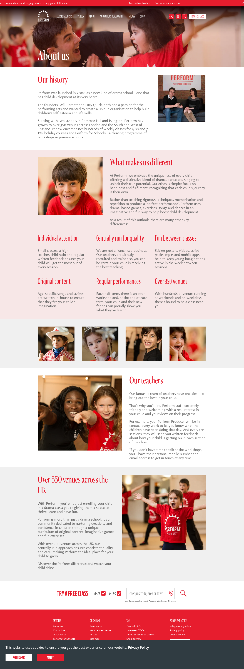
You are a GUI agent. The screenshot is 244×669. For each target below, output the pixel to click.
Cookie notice (177, 634)
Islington (172, 601)
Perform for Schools (64, 639)
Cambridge (133, 601)
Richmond (143, 601)
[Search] (184, 16)
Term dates (96, 626)
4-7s (97, 593)
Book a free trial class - (121, 3)
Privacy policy (177, 630)
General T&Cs (133, 626)
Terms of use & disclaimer (140, 634)
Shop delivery (133, 639)
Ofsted (93, 634)
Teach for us (59, 634)
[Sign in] (172, 16)
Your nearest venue (100, 630)
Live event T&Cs (135, 630)
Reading (152, 601)
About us (58, 626)
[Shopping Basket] (178, 16)
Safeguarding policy (180, 626)
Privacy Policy (138, 647)
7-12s (112, 593)
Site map (94, 639)
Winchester (162, 601)
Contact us (59, 630)
